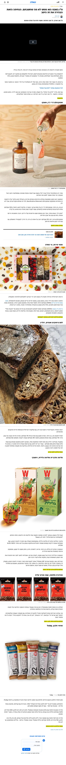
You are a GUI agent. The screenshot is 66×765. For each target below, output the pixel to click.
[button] (58, 2)
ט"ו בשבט (53, 729)
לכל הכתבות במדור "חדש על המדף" (51, 88)
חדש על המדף (59, 729)
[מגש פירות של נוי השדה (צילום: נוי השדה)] (33, 270)
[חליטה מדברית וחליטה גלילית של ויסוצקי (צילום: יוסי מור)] (33, 496)
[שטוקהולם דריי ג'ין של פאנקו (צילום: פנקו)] (33, 147)
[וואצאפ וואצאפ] (8, 2)
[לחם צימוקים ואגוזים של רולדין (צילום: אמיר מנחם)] (33, 375)
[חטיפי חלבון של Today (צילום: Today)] (33, 662)
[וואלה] (33, 2)
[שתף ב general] (5, 2)
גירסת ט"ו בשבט (57, 309)
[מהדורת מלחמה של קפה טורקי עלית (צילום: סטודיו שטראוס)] (33, 590)
